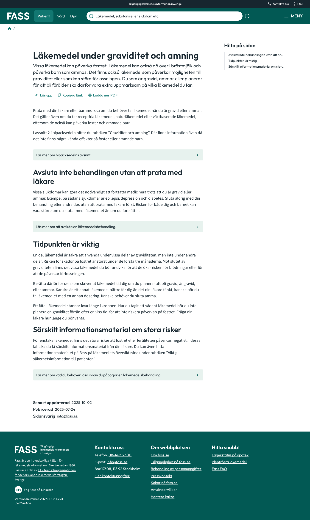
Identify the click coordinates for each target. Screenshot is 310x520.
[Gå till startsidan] (18, 16)
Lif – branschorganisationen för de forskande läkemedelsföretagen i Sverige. (45, 475)
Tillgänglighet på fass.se (170, 461)
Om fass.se (160, 455)
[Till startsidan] (9, 29)
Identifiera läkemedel (229, 461)
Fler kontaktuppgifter (112, 475)
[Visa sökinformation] (247, 16)
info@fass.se (67, 416)
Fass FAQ (219, 468)
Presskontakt (161, 475)
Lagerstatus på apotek (230, 455)
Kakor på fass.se (164, 482)
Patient (44, 16)
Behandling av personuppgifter (176, 468)
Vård (61, 16)
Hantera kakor (162, 496)
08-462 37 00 (120, 455)
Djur (73, 16)
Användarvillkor (164, 489)
